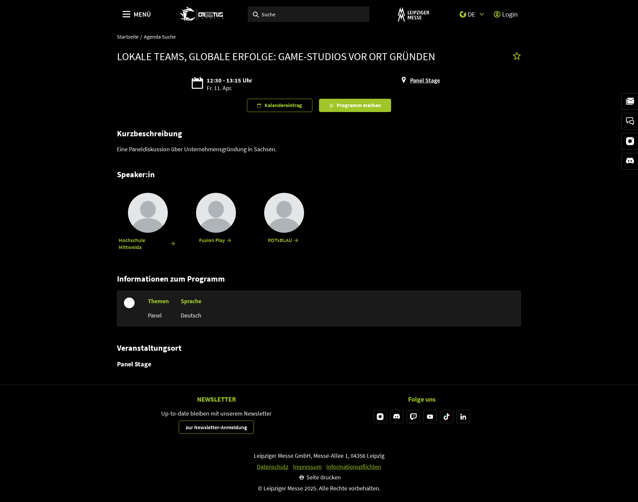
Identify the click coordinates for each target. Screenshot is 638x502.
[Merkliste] (517, 56)
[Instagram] (629, 141)
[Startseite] (201, 14)
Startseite (128, 36)
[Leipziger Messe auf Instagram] (380, 416)
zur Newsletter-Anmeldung (216, 427)
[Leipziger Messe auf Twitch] (413, 416)
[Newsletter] (629, 101)
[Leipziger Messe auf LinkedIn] (463, 416)
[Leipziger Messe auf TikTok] (446, 416)
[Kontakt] (629, 121)
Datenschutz (272, 466)
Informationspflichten (353, 466)
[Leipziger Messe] (413, 14)
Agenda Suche (160, 36)
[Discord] (629, 161)
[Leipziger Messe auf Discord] (396, 416)
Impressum (307, 466)
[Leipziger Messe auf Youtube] (430, 416)
